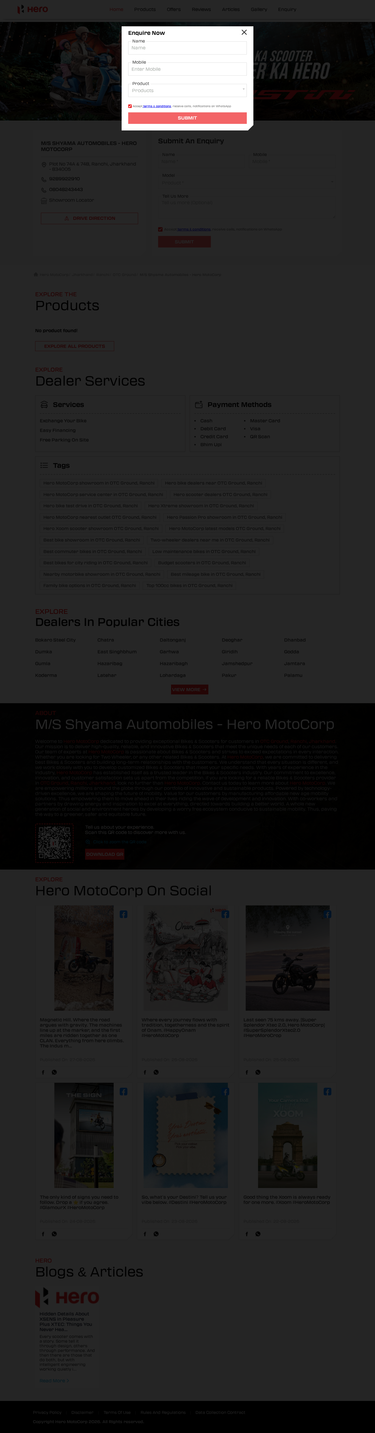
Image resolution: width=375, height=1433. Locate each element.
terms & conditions (156, 106)
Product (140, 83)
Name (138, 41)
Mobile (139, 62)
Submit (187, 118)
